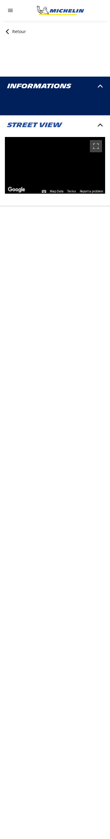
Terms (71, 191)
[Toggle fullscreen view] (96, 146)
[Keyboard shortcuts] (44, 191)
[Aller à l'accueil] (60, 10)
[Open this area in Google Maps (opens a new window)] (16, 190)
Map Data (57, 191)
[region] (55, 165)
